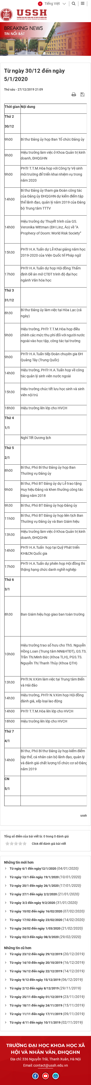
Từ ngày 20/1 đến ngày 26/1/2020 (34, 886)
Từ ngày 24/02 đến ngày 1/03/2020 (35, 928)
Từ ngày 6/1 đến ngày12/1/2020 (33, 868)
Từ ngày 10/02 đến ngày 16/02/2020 (36, 911)
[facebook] (35, 1076)
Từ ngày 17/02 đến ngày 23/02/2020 (36, 920)
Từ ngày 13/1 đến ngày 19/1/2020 (34, 877)
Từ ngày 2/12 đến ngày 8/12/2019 (34, 988)
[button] (49, 3)
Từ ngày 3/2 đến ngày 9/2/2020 (32, 903)
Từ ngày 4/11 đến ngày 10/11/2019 (35, 1022)
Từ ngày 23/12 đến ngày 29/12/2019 (36, 954)
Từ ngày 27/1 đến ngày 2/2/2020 (33, 894)
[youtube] (45, 1076)
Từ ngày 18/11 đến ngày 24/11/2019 (36, 1005)
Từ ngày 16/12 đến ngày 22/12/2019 (36, 971)
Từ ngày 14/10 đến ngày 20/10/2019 (36, 963)
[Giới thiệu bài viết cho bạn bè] (67, 94)
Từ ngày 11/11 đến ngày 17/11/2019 (36, 1014)
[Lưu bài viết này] (83, 94)
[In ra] (74, 94)
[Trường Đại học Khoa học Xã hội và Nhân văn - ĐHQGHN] (6, 14)
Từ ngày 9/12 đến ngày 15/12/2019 (35, 980)
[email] (56, 1076)
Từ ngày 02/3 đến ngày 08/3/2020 (34, 937)
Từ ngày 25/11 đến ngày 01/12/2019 (36, 997)
